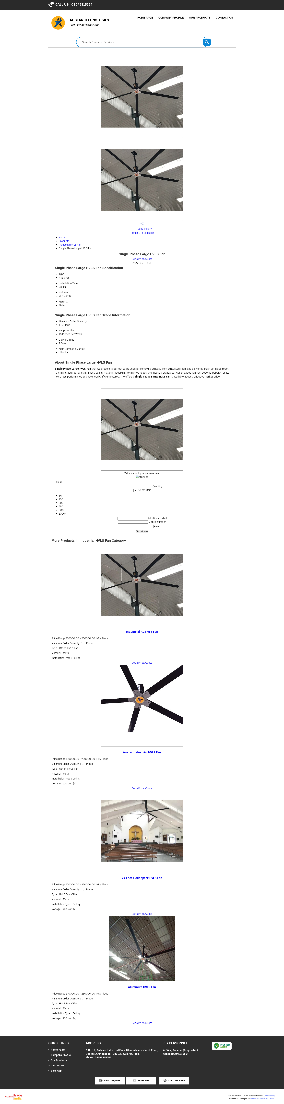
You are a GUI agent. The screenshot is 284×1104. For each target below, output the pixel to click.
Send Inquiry (144, 228)
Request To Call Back (142, 232)
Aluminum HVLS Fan (142, 987)
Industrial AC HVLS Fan (142, 632)
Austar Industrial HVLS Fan (142, 752)
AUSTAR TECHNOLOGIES (89, 22)
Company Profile (171, 17)
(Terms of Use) (269, 1095)
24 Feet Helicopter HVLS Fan (142, 878)
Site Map (56, 1070)
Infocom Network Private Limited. (262, 1099)
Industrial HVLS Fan (70, 244)
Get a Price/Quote (142, 258)
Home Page (145, 17)
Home (62, 237)
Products (64, 241)
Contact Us (224, 17)
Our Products (200, 17)
